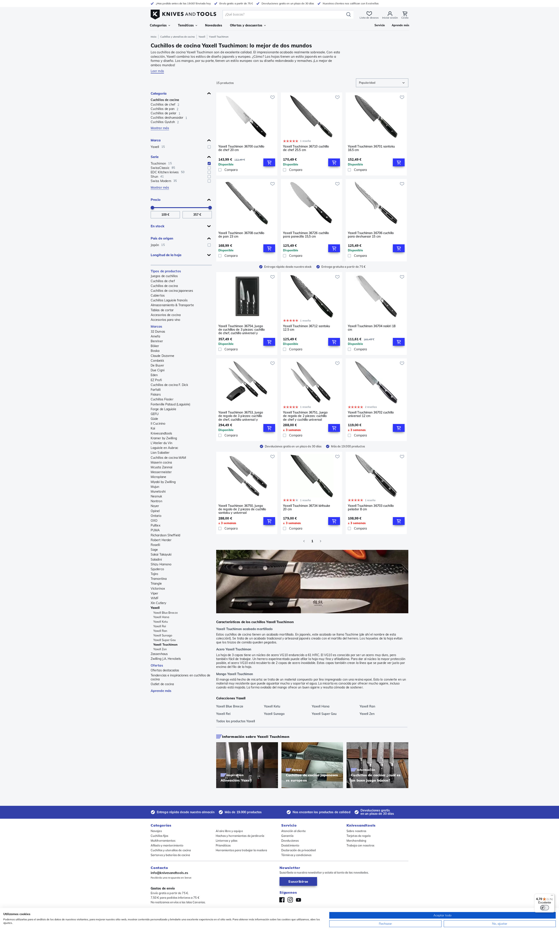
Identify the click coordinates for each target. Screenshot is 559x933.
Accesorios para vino (165, 320)
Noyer (155, 506)
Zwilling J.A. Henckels (166, 659)
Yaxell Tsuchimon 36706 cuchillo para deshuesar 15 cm (371, 234)
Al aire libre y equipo (229, 831)
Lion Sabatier (160, 453)
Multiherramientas (163, 840)
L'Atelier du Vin (162, 443)
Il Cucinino (158, 424)
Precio (156, 200)
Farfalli (155, 390)
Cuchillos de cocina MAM (168, 458)
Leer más (157, 71)
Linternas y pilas (227, 840)
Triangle (156, 584)
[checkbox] (209, 146)
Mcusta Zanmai (161, 467)
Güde (154, 419)
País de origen (162, 238)
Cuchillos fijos (159, 835)
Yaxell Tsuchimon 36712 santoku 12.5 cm (306, 328)
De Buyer (157, 365)
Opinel (155, 511)
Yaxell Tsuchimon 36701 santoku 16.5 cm (371, 148)
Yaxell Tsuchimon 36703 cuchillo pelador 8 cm (371, 507)
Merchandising (356, 840)
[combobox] (382, 82)
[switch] (544, 907)
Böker (155, 346)
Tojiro (154, 574)
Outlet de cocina (162, 684)
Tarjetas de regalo (359, 835)
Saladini (156, 559)
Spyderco (157, 569)
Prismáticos (223, 845)
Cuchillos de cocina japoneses (172, 291)
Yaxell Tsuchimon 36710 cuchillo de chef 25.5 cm (306, 148)
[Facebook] (282, 900)
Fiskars (156, 394)
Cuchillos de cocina (165, 100)
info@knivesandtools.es (169, 873)
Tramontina (159, 579)
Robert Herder (161, 540)
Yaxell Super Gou (164, 640)
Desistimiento (290, 845)
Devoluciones (290, 840)
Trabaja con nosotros (360, 845)
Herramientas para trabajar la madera (241, 850)
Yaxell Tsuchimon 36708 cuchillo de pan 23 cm (241, 234)
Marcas (156, 326)
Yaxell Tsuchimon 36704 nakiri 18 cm (371, 328)
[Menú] (552, 896)
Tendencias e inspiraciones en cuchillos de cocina (180, 677)
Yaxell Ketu (160, 621)
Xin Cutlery (158, 603)
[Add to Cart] (269, 162)
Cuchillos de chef (163, 281)
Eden (154, 375)
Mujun (155, 487)
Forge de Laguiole (163, 409)
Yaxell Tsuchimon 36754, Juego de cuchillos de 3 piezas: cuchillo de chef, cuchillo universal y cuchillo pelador (241, 329)
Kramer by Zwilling (164, 438)
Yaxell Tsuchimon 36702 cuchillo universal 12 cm (371, 414)
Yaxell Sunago (162, 635)
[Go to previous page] (303, 541)
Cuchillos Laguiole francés (169, 300)
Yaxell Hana (161, 617)
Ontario (156, 516)
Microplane (158, 477)
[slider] (152, 207)
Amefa (155, 336)
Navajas (156, 831)
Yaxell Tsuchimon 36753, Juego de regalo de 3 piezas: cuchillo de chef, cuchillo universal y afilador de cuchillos (240, 416)
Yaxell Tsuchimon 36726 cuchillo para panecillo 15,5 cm (306, 234)
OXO (154, 521)
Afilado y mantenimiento (167, 845)
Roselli (155, 545)
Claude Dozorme (162, 356)
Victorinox (158, 589)
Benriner (157, 341)
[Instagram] (290, 900)
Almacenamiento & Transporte (172, 305)
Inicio (154, 36)
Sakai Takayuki (161, 554)
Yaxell (201, 36)
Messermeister (161, 472)
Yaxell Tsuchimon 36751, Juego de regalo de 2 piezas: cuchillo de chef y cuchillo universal (305, 416)
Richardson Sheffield (165, 535)
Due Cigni (157, 370)
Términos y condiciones (296, 855)
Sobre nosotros (356, 831)
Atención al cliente (293, 831)
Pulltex (155, 525)
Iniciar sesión (390, 17)
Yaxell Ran (160, 630)
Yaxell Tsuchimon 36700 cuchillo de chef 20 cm (241, 148)
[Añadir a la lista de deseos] (272, 97)
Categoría (158, 93)
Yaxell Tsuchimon (165, 644)
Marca (156, 140)
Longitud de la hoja (166, 255)
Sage (154, 550)
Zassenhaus (159, 654)
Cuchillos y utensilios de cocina (177, 36)
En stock (157, 226)
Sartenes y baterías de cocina (170, 855)
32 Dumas (158, 332)
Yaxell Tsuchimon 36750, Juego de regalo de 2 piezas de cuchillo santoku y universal (242, 509)
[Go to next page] (320, 541)
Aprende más (161, 691)
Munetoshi (158, 491)
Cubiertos (158, 295)
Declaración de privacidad (298, 850)
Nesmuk (156, 496)
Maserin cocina (161, 462)
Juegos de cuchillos (164, 276)
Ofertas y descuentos (246, 25)
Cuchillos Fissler (162, 399)
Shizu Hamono (161, 564)
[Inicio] (183, 13)
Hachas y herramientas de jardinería (240, 835)
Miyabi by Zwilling (163, 482)
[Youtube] (298, 900)
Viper (154, 593)
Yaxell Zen (160, 649)
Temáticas (186, 25)
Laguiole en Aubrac (164, 448)
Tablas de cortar (162, 310)
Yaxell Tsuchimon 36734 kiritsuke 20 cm (306, 507)
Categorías (158, 25)
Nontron (156, 501)
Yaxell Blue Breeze (165, 612)
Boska (155, 351)
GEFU (155, 414)
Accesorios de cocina (166, 315)
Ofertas (157, 665)
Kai (153, 428)
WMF (155, 598)
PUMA (155, 530)
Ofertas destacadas (165, 670)
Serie (155, 157)
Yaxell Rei (159, 626)
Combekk (157, 361)
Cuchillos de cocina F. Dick (169, 385)
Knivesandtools (161, 433)
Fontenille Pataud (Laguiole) (170, 404)
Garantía (287, 835)
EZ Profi (156, 380)
